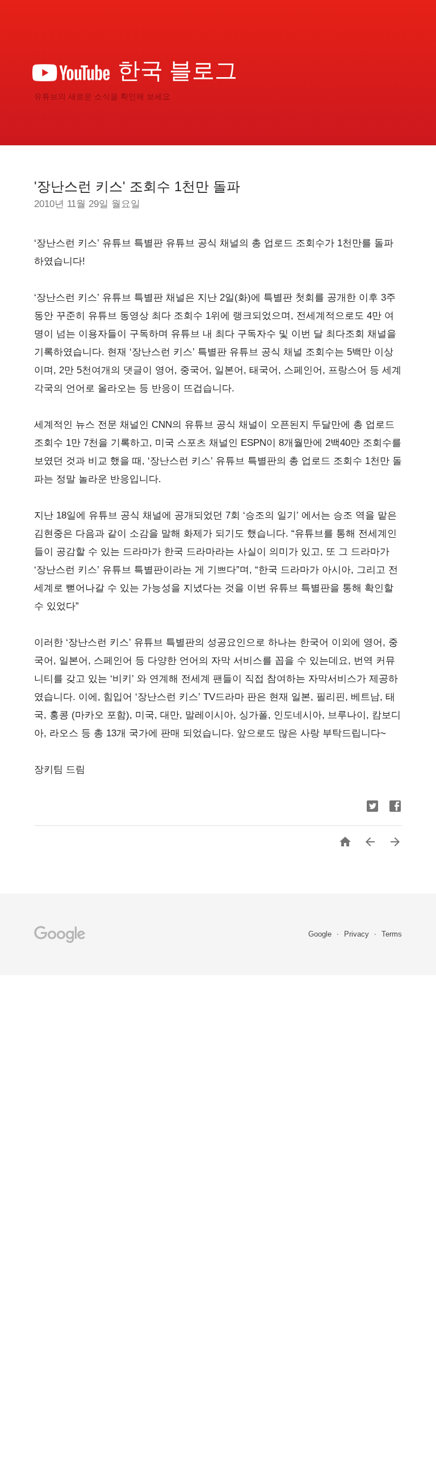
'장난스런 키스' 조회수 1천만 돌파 (137, 186)
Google (321, 934)
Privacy (357, 934)
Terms (392, 934)
